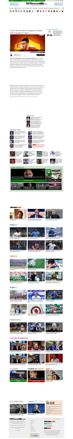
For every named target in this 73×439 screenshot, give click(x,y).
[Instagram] (53, 0)
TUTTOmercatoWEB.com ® (20, 427)
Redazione (32, 420)
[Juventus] (32, 11)
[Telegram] (56, 0)
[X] (50, 0)
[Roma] (51, 11)
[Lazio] (35, 11)
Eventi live (16, 0)
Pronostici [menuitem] (56, 8)
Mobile (31, 423)
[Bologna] (13, 11)
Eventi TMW (32, 422)
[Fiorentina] (21, 11)
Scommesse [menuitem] (51, 8)
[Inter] (30, 11)
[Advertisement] (55, 71)
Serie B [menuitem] (20, 8)
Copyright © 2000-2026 (14, 427)
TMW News (34, 0)
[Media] (58, 0)
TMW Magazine (29, 0)
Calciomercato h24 (40, 0)
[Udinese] (60, 11)
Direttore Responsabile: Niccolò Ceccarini (17, 423)
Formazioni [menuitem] (41, 8)
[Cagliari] (16, 11)
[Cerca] (63, 8)
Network (12, 0)
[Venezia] (62, 11)
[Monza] (43, 11)
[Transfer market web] (62, 0)
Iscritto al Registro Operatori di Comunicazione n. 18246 (17, 425)
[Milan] (40, 11)
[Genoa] (27, 11)
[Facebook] (48, 0)
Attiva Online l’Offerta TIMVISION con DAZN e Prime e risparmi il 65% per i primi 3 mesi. (24, 96)
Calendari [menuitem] (46, 8)
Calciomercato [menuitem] (28, 8)
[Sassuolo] (54, 11)
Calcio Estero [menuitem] (35, 8)
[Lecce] (38, 11)
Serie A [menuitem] (16, 8)
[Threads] (51, 0)
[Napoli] (46, 11)
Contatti (31, 426)
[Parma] (49, 11)
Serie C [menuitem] (23, 8)
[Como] (19, 11)
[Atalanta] (11, 11)
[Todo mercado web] (60, 0)
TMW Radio (24, 0)
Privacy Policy (32, 429)
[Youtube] (55, 0)
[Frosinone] (24, 11)
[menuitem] (10, 8)
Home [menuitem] (12, 8)
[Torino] (57, 11)
